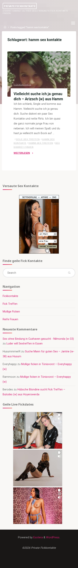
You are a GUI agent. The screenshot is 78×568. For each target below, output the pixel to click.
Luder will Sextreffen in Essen (24, 343)
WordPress (52, 537)
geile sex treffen (28, 139)
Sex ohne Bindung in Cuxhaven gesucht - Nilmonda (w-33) (38, 338)
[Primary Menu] (73, 23)
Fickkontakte (22, 85)
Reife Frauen (10, 319)
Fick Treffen (10, 303)
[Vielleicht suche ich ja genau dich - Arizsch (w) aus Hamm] (38, 74)
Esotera (38, 537)
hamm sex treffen (41, 143)
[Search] (69, 272)
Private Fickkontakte (19, 6)
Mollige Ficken (11, 311)
